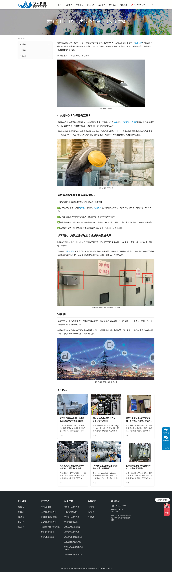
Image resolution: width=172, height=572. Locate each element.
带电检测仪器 (46, 507)
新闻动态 (112, 5)
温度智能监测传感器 (48, 522)
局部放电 (138, 43)
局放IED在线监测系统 (72, 527)
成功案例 (101, 5)
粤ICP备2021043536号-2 (103, 569)
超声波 (82, 207)
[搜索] (153, 4)
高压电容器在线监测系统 (73, 537)
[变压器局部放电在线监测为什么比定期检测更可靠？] (139, 451)
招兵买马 (21, 527)
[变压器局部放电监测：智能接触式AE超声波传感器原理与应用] (72, 404)
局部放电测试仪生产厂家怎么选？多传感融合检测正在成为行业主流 (138, 419)
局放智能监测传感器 (48, 512)
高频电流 (97, 207)
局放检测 (70, 251)
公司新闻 (23, 44)
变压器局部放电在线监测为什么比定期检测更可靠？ (138, 467)
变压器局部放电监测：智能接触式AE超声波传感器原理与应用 (72, 419)
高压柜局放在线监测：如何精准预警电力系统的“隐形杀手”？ (72, 467)
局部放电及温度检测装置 (73, 554)
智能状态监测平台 (47, 532)
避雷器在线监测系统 (71, 532)
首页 (59, 5)
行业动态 (23, 56)
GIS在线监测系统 (70, 512)
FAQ (61, 435)
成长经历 (21, 522)
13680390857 (140, 5)
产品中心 (79, 5)
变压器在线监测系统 (71, 517)
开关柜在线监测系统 (71, 507)
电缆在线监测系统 (70, 522)
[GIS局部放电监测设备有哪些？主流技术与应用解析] (106, 451)
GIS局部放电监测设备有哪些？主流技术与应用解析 (105, 467)
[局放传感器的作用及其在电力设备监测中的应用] (106, 404)
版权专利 (21, 512)
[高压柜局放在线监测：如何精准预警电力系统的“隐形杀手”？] (72, 451)
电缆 (115, 122)
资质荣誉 (21, 517)
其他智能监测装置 (47, 537)
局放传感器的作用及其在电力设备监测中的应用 (105, 419)
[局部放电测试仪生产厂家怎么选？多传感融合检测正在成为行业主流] (139, 404)
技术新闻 (23, 50)
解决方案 (90, 5)
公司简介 (21, 507)
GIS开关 (126, 122)
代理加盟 (123, 5)
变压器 (134, 122)
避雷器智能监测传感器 (49, 517)
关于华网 (68, 5)
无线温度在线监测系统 (72, 542)
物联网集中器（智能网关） (51, 527)
